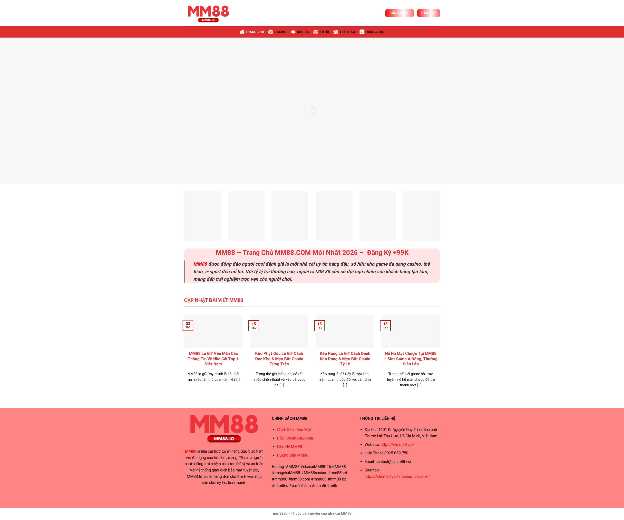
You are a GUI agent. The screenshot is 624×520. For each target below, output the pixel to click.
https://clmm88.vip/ (397, 444)
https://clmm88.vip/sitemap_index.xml (397, 476)
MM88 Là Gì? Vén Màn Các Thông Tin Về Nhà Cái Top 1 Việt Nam (213, 358)
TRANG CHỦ (255, 32)
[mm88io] (208, 13)
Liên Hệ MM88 (289, 446)
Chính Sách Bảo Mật (294, 429)
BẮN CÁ (303, 32)
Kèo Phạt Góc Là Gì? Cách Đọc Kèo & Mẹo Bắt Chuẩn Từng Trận (279, 358)
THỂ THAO (347, 32)
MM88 (200, 264)
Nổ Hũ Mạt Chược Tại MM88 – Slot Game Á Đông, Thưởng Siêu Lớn (411, 358)
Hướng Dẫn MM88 (292, 455)
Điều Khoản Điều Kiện (295, 438)
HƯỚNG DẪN (375, 32)
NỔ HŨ (324, 32)
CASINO (280, 32)
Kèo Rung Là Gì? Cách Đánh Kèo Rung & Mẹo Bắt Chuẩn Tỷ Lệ (345, 358)
